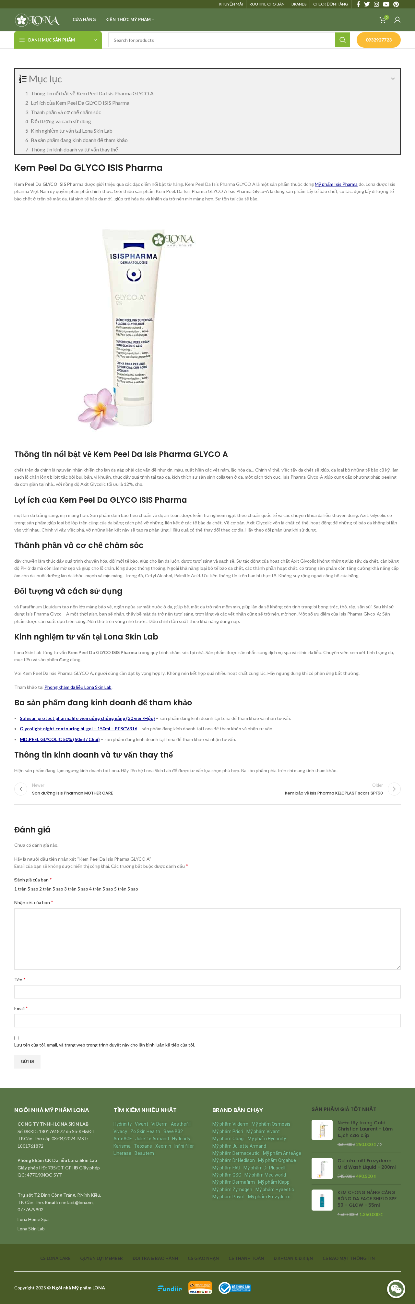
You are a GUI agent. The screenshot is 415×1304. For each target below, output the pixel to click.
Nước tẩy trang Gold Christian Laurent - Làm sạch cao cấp (365, 1129)
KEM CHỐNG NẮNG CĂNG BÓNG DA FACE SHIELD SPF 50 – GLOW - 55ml (367, 1199)
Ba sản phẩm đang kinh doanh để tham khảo (79, 140)
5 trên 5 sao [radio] (126, 888)
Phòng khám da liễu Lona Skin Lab (78, 687)
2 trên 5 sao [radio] (51, 888)
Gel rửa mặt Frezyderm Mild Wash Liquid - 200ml (367, 1164)
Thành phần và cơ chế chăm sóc (66, 112)
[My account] (397, 19)
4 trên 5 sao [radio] (101, 888)
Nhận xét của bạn (33, 902)
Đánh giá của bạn (33, 879)
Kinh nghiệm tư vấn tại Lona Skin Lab (72, 130)
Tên (20, 979)
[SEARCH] (342, 39)
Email (21, 1008)
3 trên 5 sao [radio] (76, 888)
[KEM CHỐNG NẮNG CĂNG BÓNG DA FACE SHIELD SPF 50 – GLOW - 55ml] (322, 1203)
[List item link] (59, 1219)
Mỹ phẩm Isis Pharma (336, 184)
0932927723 (379, 39)
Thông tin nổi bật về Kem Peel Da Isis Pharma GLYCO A (92, 93)
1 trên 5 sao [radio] (26, 888)
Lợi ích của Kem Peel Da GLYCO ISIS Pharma (80, 103)
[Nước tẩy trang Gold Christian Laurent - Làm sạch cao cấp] (322, 1134)
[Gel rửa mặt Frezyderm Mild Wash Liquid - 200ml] (322, 1168)
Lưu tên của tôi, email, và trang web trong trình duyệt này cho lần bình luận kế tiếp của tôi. (104, 1044)
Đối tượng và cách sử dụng (61, 121)
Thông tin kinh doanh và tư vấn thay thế (74, 149)
